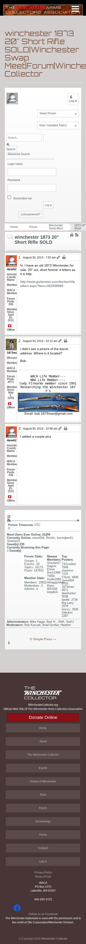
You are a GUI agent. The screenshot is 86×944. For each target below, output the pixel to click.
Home (14, 227)
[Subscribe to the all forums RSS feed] (8, 520)
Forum (33, 227)
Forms (43, 834)
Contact (43, 848)
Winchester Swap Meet (56, 227)
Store (43, 794)
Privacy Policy (43, 872)
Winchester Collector (54, 938)
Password (14, 180)
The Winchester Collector (43, 754)
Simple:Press (42, 639)
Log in (43, 861)
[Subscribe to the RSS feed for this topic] (76, 235)
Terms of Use (43, 876)
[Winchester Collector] (43, 10)
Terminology (43, 821)
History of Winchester (43, 781)
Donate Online (43, 717)
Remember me (22, 198)
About (43, 741)
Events (43, 768)
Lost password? (30, 214)
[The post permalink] (58, 257)
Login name (15, 164)
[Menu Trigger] (75, 8)
